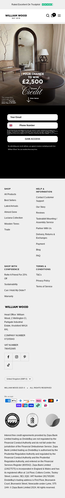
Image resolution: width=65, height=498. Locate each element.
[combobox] (12, 125)
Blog (38, 249)
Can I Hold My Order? (15, 290)
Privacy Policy (53, 133)
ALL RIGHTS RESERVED (40, 388)
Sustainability (11, 284)
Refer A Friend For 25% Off (15, 276)
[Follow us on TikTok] (8, 365)
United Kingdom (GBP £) (17, 379)
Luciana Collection (13, 218)
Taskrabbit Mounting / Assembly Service (46, 220)
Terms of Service (44, 286)
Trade (7, 229)
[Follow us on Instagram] (16, 357)
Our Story (40, 207)
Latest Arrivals (11, 206)
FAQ (38, 255)
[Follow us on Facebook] (8, 357)
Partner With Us (43, 228)
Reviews (40, 212)
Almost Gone (10, 212)
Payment (40, 244)
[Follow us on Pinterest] (25, 357)
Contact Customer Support (45, 199)
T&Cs (39, 274)
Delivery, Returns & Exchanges (45, 236)
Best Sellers (10, 200)
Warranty (8, 296)
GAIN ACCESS (32, 139)
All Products (10, 194)
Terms (8, 134)
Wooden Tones (11, 224)
